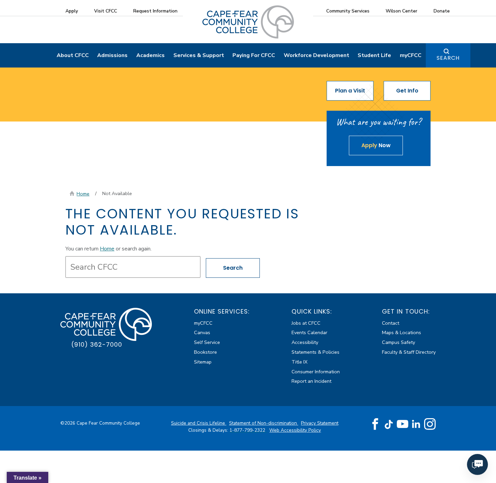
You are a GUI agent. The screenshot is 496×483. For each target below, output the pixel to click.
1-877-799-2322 (248, 430)
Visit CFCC (105, 11)
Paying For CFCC (253, 55)
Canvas (202, 332)
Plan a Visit (350, 91)
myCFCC (410, 55)
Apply (71, 11)
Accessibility (305, 342)
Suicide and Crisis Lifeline (198, 423)
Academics (150, 55)
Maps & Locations (401, 332)
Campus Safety (398, 342)
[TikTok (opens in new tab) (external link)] (388, 424)
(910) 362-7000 (96, 344)
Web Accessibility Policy (295, 430)
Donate (442, 11)
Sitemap (203, 361)
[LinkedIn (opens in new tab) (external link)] (416, 424)
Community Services (347, 11)
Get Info (407, 91)
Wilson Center (401, 11)
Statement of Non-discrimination (263, 423)
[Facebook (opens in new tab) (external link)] (375, 424)
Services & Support (198, 55)
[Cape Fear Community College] (248, 21)
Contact (390, 323)
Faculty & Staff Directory (409, 352)
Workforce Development (316, 55)
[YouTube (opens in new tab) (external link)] (402, 424)
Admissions (112, 55)
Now (376, 145)
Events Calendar (309, 332)
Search (448, 58)
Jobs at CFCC (306, 323)
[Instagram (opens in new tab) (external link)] (430, 424)
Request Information (155, 11)
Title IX (299, 361)
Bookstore (205, 352)
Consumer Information (316, 371)
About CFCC (73, 55)
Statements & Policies (315, 352)
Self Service (207, 342)
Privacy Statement (319, 423)
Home (83, 193)
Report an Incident (311, 381)
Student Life (374, 55)
